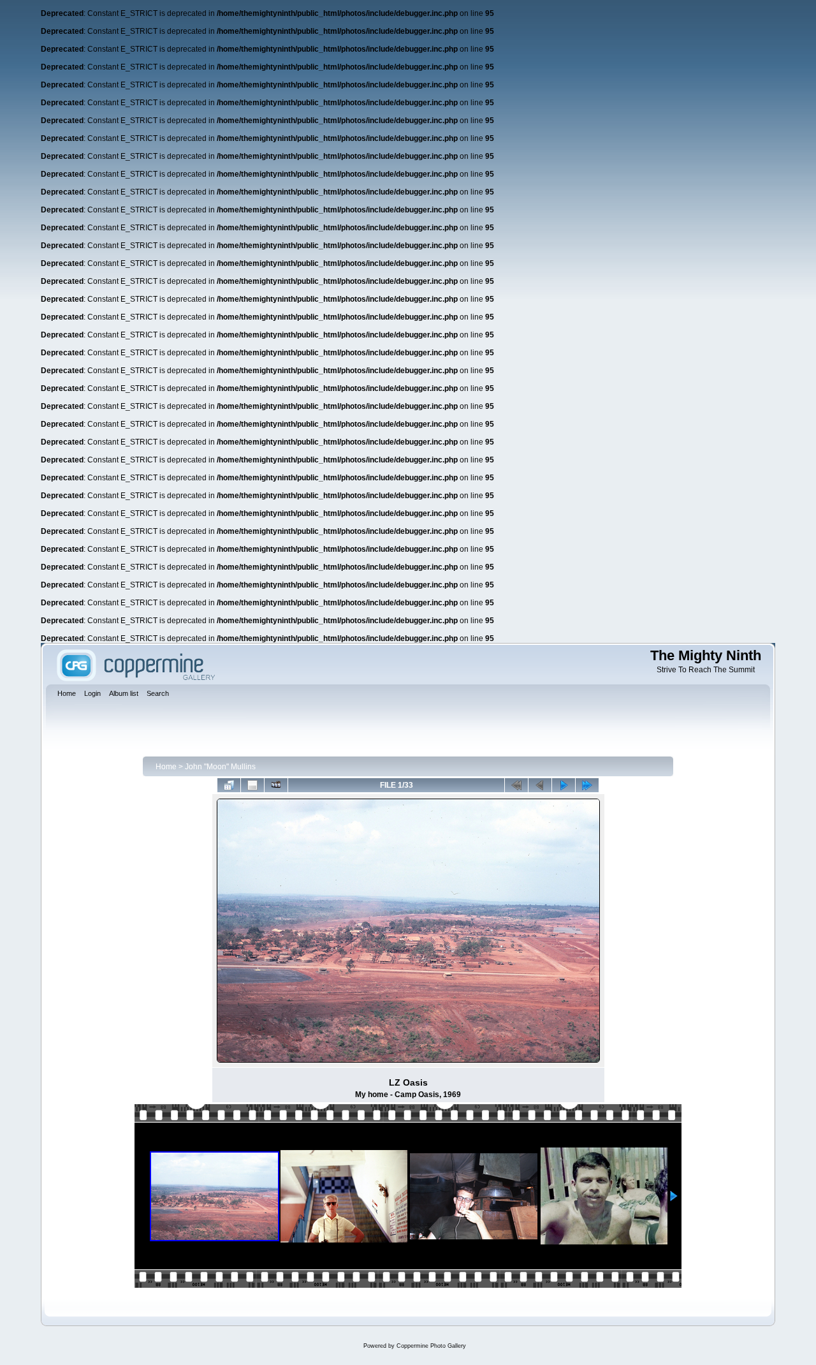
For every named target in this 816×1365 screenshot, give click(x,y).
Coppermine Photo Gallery (431, 1346)
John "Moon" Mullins (220, 766)
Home (166, 766)
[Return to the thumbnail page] (228, 785)
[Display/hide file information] (252, 785)
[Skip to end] (587, 785)
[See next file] (563, 785)
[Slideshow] (276, 785)
